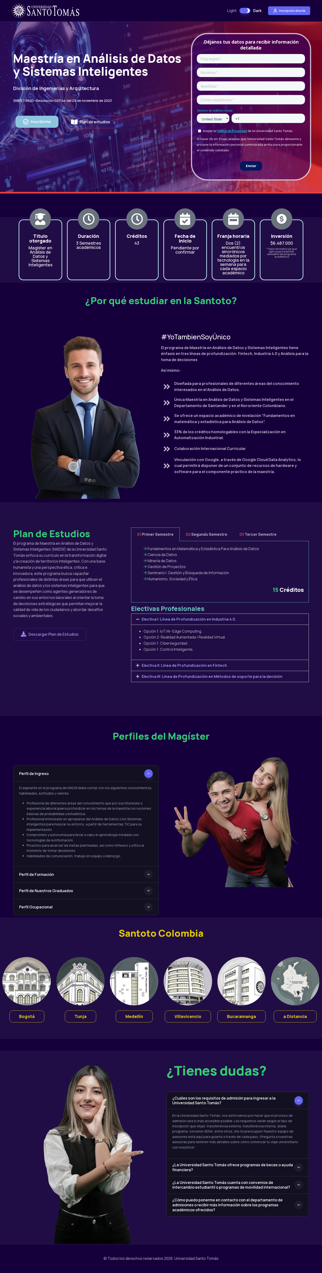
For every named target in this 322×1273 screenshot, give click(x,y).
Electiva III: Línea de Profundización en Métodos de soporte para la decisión (212, 676)
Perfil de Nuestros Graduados (46, 890)
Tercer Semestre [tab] (258, 534)
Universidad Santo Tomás (196, 1258)
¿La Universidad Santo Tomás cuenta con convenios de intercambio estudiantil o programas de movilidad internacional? (231, 1185)
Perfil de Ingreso (34, 773)
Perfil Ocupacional (36, 907)
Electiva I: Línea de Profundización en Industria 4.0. (189, 619)
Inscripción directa (292, 11)
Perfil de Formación (36, 874)
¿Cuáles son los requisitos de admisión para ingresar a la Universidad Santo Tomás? (224, 1101)
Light (232, 10)
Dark (257, 10)
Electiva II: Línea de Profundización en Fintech (184, 665)
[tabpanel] (220, 571)
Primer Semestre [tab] (155, 534)
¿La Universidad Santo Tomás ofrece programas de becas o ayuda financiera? (232, 1167)
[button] (37, 122)
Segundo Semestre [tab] (206, 534)
